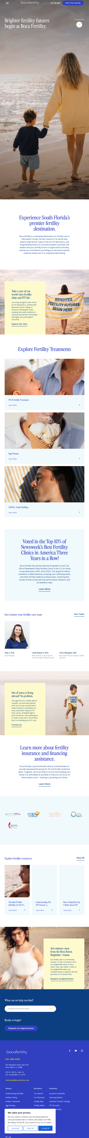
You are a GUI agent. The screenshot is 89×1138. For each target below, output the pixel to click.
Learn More (13, 405)
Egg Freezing (13, 453)
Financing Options (56, 1097)
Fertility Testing (11, 1097)
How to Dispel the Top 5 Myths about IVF (44, 903)
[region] (30, 1121)
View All (80, 857)
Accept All (45, 1128)
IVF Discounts (54, 1105)
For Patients (38, 1093)
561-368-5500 (55, 3)
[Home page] (17, 1052)
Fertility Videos (39, 1105)
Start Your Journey (73, 3)
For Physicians (39, 1097)
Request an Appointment (62, 978)
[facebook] (69, 1050)
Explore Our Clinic (19, 324)
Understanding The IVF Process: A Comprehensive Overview (16, 903)
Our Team (79, 614)
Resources (38, 1089)
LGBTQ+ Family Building (18, 507)
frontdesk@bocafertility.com (17, 1080)
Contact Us (17, 724)
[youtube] (76, 1050)
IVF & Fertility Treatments (19, 399)
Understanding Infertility (14, 1093)
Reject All (30, 1128)
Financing (53, 1089)
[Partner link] (13, 814)
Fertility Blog (38, 1101)
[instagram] (82, 1050)
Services (8, 1089)
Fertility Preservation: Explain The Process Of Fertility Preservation (71, 903)
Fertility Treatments (12, 1101)
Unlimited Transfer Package (59, 1101)
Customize (15, 1128)
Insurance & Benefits (57, 1093)
